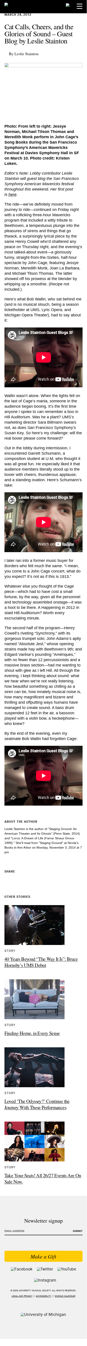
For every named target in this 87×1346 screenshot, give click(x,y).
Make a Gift (43, 1256)
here (12, 194)
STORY (9, 951)
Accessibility (43, 1296)
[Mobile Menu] (79, 6)
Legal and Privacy (22, 1296)
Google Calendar (65, 1296)
